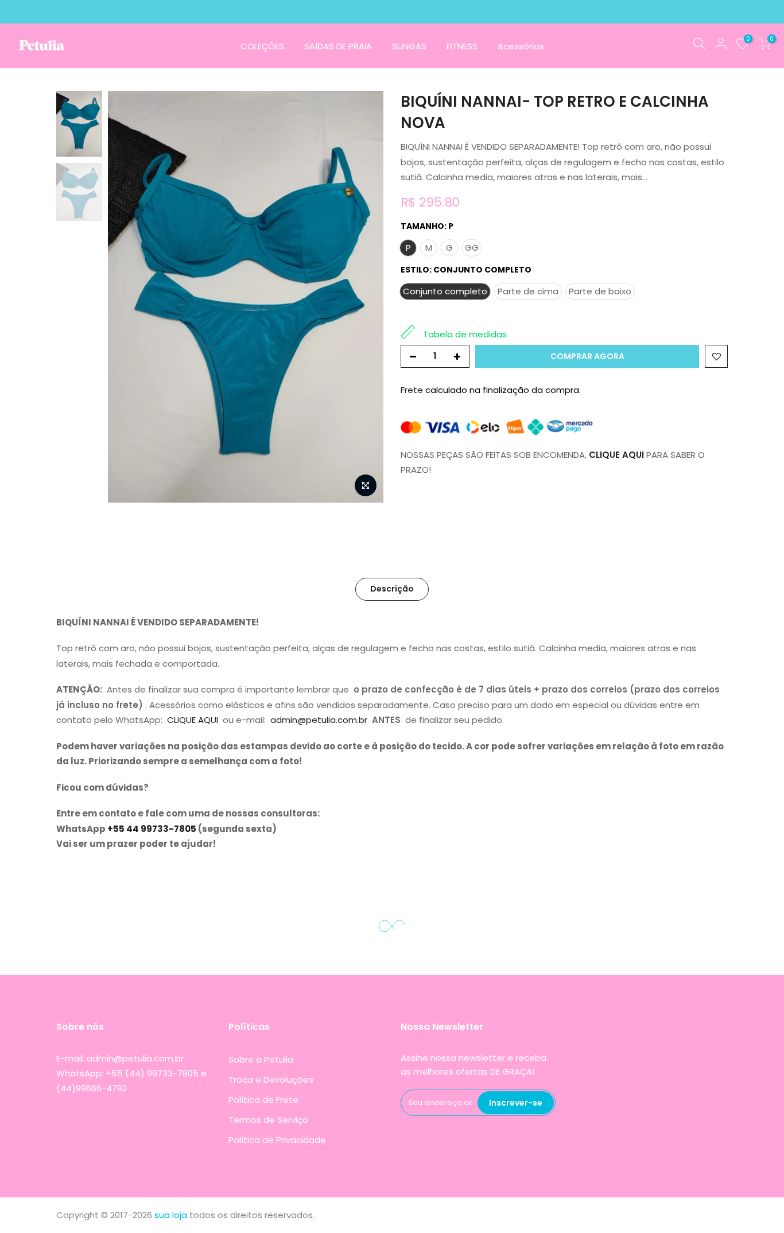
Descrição (392, 588)
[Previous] (128, 297)
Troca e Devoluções (270, 1079)
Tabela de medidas (465, 334)
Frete (413, 390)
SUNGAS (409, 46)
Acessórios (521, 46)
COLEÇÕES (262, 46)
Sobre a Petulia (260, 1059)
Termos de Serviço (268, 1120)
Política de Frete (263, 1100)
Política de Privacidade (277, 1140)
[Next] (363, 297)
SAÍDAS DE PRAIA (338, 46)
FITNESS (462, 46)
